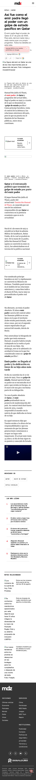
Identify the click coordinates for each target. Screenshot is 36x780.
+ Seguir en (18, 58)
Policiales (5, 708)
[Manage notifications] (31, 771)
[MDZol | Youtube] (20, 753)
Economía (5, 705)
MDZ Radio (23, 708)
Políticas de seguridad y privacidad (23, 738)
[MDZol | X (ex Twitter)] (25, 753)
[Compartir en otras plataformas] (10, 58)
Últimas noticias (7, 702)
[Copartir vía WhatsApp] (6, 58)
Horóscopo (23, 705)
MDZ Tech (22, 714)
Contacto (22, 732)
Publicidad (22, 729)
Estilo (6, 10)
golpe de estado (20, 479)
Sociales (5, 720)
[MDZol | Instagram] (15, 753)
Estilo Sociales (12, 485)
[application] (18, 452)
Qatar (8, 479)
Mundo (4, 711)
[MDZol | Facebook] (10, 753)
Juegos (21, 711)
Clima (21, 702)
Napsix (21, 717)
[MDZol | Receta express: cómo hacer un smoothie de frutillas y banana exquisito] (29, 143)
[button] (33, 3)
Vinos (4, 717)
